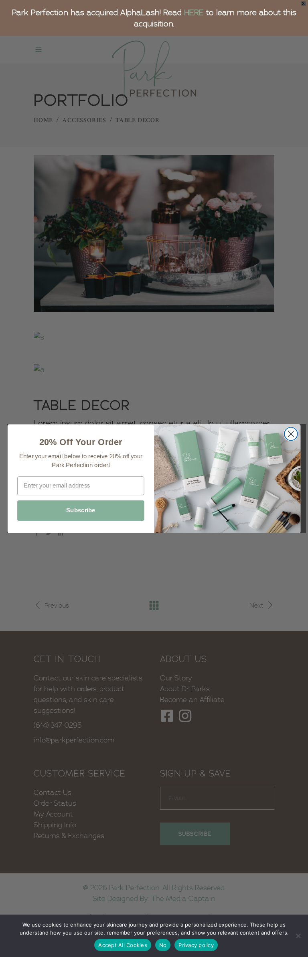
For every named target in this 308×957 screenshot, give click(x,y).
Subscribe (80, 510)
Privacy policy (196, 945)
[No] (298, 936)
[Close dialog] (291, 433)
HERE (194, 12)
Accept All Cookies (122, 945)
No (163, 945)
